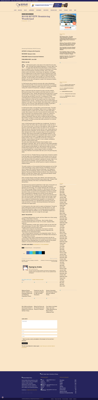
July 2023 (62, 245)
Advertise (52, 398)
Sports (60, 10)
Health (25, 10)
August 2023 (62, 243)
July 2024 (62, 226)
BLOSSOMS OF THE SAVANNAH (41, 244)
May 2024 (62, 229)
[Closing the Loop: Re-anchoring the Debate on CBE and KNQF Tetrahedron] (39, 285)
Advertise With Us (19, 0)
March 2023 (62, 251)
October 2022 (63, 259)
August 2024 (62, 224)
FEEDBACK (66, 10)
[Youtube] (96, 0)
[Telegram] (40, 252)
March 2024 (62, 232)
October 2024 (63, 221)
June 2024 (62, 227)
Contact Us (29, 0)
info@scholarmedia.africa (32, 389)
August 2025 (62, 205)
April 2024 (62, 230)
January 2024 (63, 235)
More (75, 10)
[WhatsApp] (34, 252)
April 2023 (62, 249)
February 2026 (63, 196)
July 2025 (62, 207)
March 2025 (62, 213)
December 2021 (63, 271)
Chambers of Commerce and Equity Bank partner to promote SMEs (49, 261)
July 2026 (62, 188)
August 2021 (62, 278)
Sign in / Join (13, 0)
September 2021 (63, 276)
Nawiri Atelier (41, 398)
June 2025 (62, 208)
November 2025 (63, 200)
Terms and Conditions (65, 398)
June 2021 (62, 281)
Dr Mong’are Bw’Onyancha (28, 247)
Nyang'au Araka (25, 20)
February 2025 (63, 214)
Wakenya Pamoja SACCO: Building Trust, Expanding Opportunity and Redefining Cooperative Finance (27, 293)
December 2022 (63, 256)
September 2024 (63, 222)
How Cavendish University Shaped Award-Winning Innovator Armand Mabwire (67, 48)
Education (20, 10)
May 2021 (62, 282)
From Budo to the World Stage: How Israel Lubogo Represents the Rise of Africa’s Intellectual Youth (51, 309)
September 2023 (63, 241)
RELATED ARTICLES (26, 279)
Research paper (54, 10)
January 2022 (63, 270)
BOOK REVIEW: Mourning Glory (67, 91)
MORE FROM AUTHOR (37, 279)
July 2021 (62, 279)
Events (70, 10)
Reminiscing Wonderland (36, 247)
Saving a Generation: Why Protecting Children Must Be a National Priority (51, 292)
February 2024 (63, 233)
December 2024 (63, 218)
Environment (38, 10)
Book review (46, 10)
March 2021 (62, 286)
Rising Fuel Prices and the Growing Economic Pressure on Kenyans (39, 308)
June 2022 (62, 263)
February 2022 (63, 268)
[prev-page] (22, 314)
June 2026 (62, 189)
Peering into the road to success (70, 93)
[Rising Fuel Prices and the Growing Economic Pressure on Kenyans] (39, 301)
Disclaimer (70, 398)
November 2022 (63, 257)
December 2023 (63, 237)
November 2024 (63, 219)
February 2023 (63, 252)
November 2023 (63, 238)
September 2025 (63, 203)
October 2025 (63, 202)
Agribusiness (31, 10)
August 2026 (62, 186)
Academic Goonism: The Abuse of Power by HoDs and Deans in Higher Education (67, 57)
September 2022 (63, 260)
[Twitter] (94, 0)
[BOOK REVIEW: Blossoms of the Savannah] (43, 386)
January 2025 (63, 216)
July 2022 (62, 262)
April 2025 (62, 211)
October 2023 (63, 240)
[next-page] (24, 314)
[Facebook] (91, 0)
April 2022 (62, 265)
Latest (15, 10)
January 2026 (63, 197)
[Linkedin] (93, 0)
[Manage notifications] (2, 397)
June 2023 (62, 246)
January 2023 (63, 254)
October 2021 (63, 275)
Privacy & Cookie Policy (58, 398)
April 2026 (62, 192)
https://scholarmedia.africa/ (33, 269)
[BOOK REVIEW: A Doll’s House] (43, 391)
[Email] (43, 252)
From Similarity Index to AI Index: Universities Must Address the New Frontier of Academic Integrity (68, 52)
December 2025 (63, 199)
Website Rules (25, 0)
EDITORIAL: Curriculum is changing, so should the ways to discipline (30, 261)
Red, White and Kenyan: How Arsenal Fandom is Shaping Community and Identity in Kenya (27, 308)
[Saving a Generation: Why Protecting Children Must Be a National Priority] (51, 285)
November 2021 (63, 273)
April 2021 (62, 284)
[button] (83, 10)
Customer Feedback (35, 0)
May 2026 (62, 191)
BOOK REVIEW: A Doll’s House (52, 389)
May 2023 (62, 248)
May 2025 (62, 210)
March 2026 (62, 194)
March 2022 (62, 267)
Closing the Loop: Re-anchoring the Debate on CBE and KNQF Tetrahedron (39, 292)
